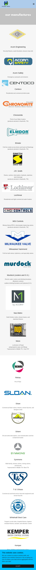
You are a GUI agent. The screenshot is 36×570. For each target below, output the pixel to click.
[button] (33, 4)
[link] (6, 4)
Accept (18, 566)
